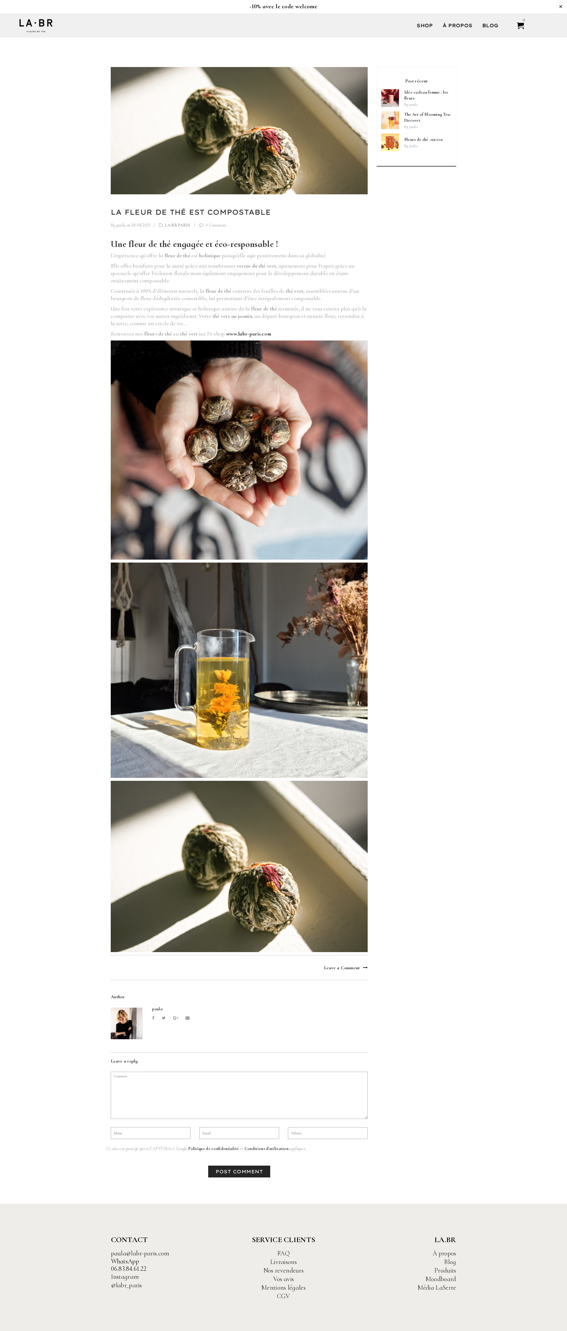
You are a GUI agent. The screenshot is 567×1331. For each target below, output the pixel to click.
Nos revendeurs (283, 1270)
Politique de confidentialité (213, 1148)
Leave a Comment (342, 967)
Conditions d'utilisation (267, 1148)
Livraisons (283, 1262)
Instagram (125, 1277)
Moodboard (441, 1279)
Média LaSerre (437, 1287)
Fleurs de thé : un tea (423, 139)
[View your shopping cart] (518, 25)
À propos (457, 25)
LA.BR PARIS (177, 225)
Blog (490, 25)
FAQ (283, 1253)
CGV (283, 1296)
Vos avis (283, 1279)
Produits (445, 1270)
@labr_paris (126, 1285)
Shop (425, 25)
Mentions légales (283, 1287)
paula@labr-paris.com (140, 1253)
